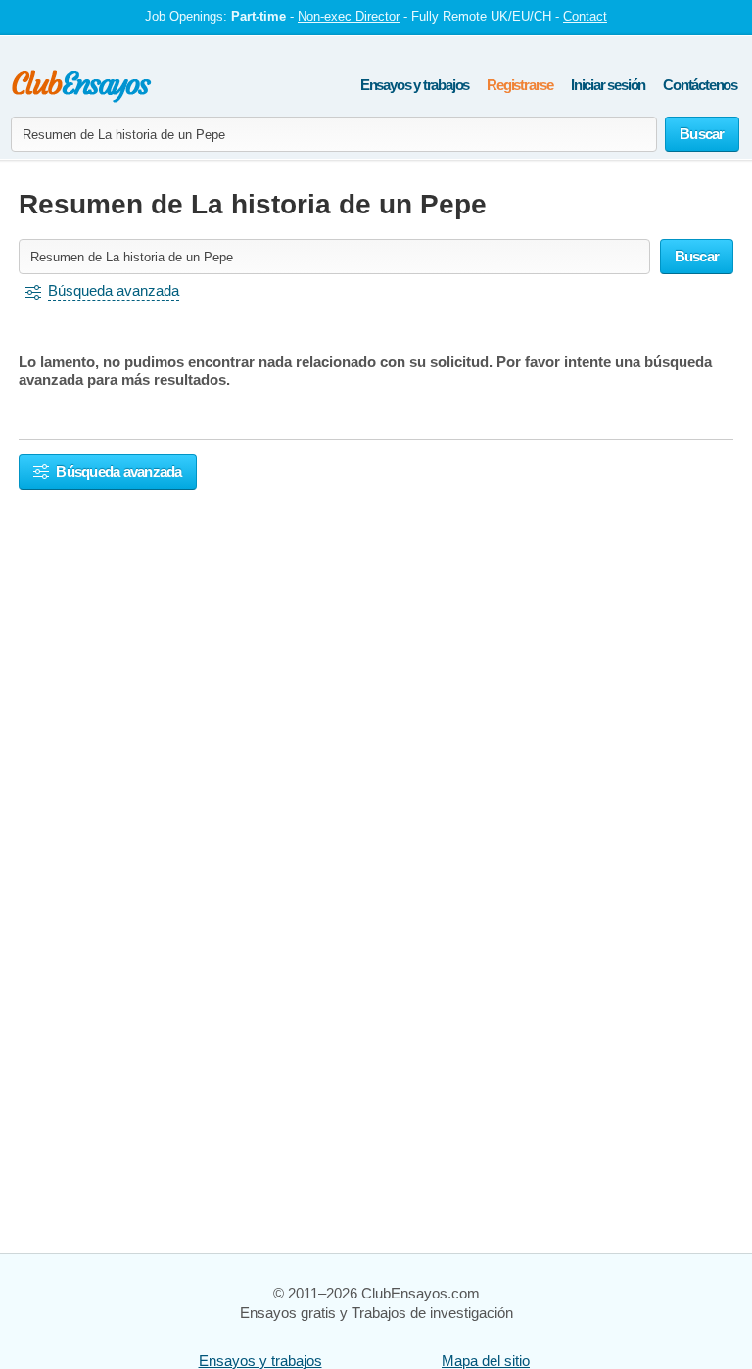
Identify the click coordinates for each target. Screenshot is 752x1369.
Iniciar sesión (608, 84)
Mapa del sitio (486, 1360)
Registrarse (520, 84)
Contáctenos (700, 84)
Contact (585, 16)
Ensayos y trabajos (414, 84)
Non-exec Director (349, 16)
